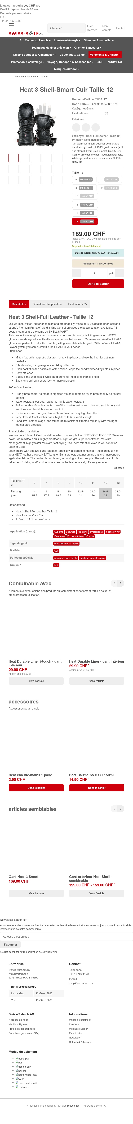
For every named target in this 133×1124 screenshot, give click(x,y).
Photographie (96, 531)
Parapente (59, 536)
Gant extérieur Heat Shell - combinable (90, 878)
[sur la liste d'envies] (76, 127)
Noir (56, 565)
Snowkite (70, 531)
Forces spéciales (75, 536)
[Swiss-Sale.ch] (26, 33)
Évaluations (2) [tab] (77, 304)
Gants (90, 108)
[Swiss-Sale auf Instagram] (86, 988)
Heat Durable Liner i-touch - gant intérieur (35, 663)
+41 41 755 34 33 (10, 21)
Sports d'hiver (112, 531)
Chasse (90, 536)
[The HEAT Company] (91, 119)
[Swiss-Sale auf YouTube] (78, 988)
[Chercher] (81, 28)
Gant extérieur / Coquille (66, 543)
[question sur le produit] (95, 127)
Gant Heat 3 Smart (23, 876)
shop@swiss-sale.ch (81, 983)
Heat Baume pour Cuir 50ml (91, 775)
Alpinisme (82, 531)
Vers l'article (36, 681)
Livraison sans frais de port (106, 238)
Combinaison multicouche (92, 557)
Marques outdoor (65, 69)
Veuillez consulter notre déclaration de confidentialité (28, 951)
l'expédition (73, 1105)
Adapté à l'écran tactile (65, 557)
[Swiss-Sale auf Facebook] (70, 988)
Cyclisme (58, 531)
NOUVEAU (115, 62)
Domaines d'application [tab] (47, 304)
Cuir (56, 550)
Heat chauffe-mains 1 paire (30, 775)
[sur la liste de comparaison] (86, 127)
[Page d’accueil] (10, 76)
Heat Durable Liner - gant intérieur (96, 661)
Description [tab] (19, 304)
